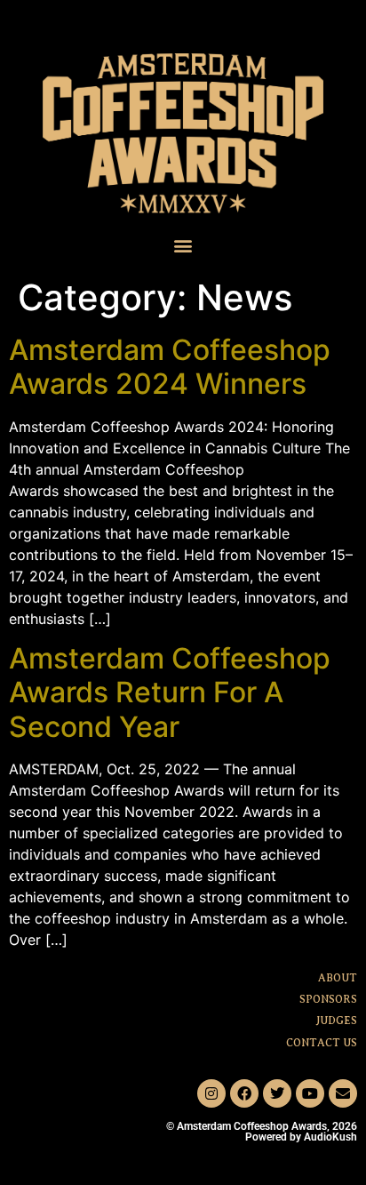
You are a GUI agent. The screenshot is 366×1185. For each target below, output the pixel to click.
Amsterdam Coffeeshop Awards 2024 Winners (169, 366)
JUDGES (336, 1020)
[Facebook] (244, 1093)
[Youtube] (310, 1093)
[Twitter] (277, 1093)
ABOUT (337, 978)
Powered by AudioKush (301, 1137)
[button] (183, 245)
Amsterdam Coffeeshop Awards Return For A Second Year (169, 692)
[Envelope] (343, 1093)
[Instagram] (211, 1093)
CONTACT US (321, 1043)
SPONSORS (328, 999)
